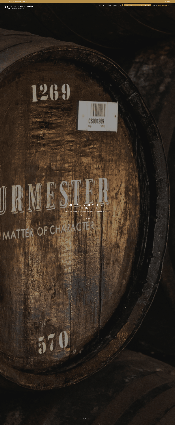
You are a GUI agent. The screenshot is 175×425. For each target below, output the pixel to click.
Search (109, 5)
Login (115, 5)
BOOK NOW (167, 1)
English (101, 5)
